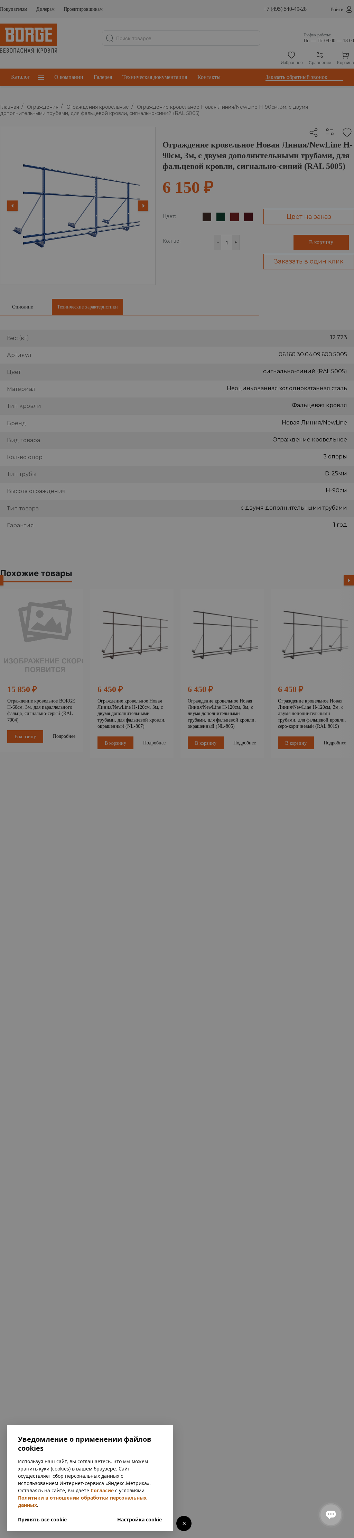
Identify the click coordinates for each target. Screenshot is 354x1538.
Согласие (102, 1490)
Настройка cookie (139, 1519)
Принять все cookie (42, 1519)
